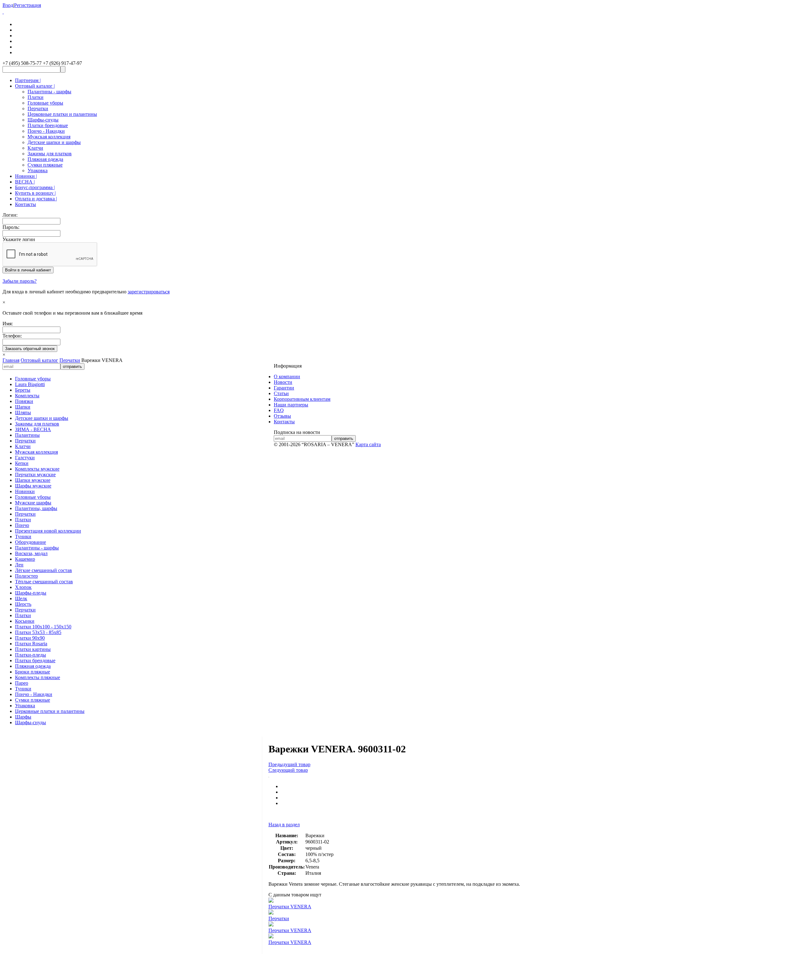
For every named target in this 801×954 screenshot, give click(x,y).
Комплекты (27, 395)
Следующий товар (288, 770)
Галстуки (25, 457)
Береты (22, 390)
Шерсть (23, 604)
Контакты (25, 204)
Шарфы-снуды (43, 119)
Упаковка (38, 170)
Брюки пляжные (32, 671)
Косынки (24, 621)
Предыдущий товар (289, 764)
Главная (11, 360)
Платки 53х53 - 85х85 (38, 632)
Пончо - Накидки (46, 131)
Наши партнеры (291, 404)
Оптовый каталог (39, 360)
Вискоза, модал (31, 553)
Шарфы (23, 716)
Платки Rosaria (31, 643)
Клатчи (35, 148)
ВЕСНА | (25, 181)
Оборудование (30, 542)
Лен (19, 564)
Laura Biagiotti (30, 384)
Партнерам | (28, 80)
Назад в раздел (284, 824)
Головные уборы (45, 103)
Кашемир (25, 559)
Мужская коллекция (49, 136)
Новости (283, 382)
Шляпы (23, 412)
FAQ (279, 410)
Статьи (281, 393)
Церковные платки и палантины (62, 114)
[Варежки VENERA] (268, 775)
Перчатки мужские (35, 474)
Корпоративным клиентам (302, 399)
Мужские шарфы (33, 502)
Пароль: (11, 227)
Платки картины (33, 649)
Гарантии (284, 387)
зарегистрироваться (149, 291)
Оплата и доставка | (36, 198)
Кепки (21, 463)
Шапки (22, 407)
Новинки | (26, 176)
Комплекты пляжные (37, 677)
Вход (8, 5)
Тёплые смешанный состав (44, 581)
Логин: (10, 215)
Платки (35, 97)
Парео (21, 683)
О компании (287, 376)
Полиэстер (26, 576)
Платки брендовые (48, 125)
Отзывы (282, 416)
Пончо (22, 525)
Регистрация (27, 5)
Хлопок (23, 587)
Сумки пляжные (45, 165)
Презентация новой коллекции (48, 531)
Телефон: (12, 335)
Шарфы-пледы (30, 593)
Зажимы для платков (50, 153)
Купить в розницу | (35, 193)
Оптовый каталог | (35, 86)
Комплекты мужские (37, 469)
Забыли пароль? (20, 281)
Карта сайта (368, 444)
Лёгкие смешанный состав (43, 570)
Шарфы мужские (33, 485)
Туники (23, 536)
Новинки (25, 491)
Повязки (24, 401)
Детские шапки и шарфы (54, 142)
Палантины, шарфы (36, 508)
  (3, 11)
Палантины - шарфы (49, 91)
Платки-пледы (30, 654)
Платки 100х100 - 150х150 (43, 626)
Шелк (21, 598)
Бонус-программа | (35, 187)
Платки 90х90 (30, 638)
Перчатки (38, 108)
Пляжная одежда (45, 159)
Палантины (27, 435)
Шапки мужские (32, 480)
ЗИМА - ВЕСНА (33, 429)
